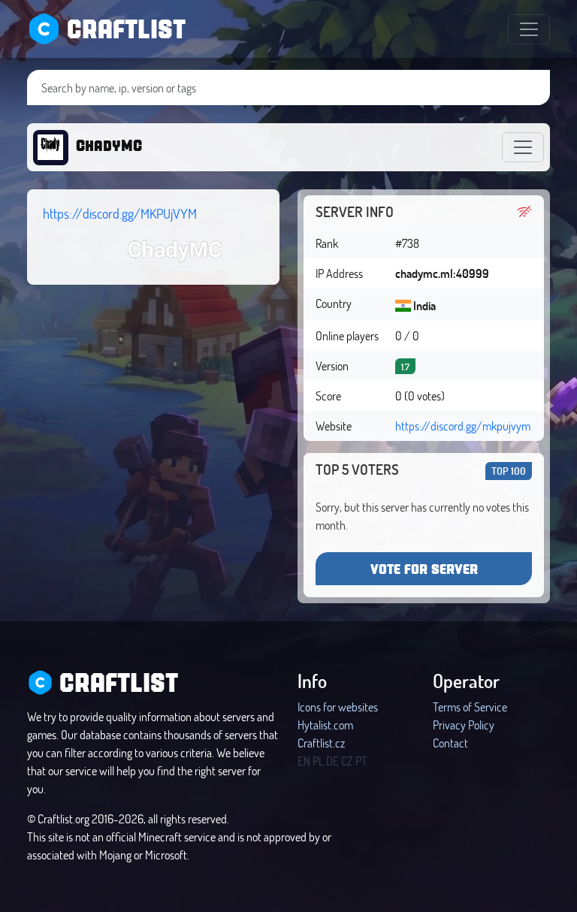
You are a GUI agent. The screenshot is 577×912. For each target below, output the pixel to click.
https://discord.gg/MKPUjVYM (120, 213)
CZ (347, 761)
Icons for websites (338, 706)
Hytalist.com (325, 724)
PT (361, 761)
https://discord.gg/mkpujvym (462, 425)
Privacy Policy (463, 724)
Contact (450, 742)
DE (332, 761)
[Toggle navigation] (529, 29)
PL (318, 761)
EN (304, 761)
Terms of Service (470, 706)
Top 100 (508, 471)
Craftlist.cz (321, 742)
